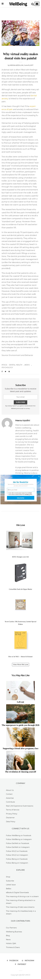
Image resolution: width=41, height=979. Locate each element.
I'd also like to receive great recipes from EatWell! (20, 493)
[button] (20, 482)
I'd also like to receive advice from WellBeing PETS (20, 494)
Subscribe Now (20, 498)
